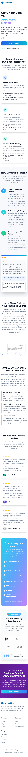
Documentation (19, 726)
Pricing (3, 726)
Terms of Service (18, 752)
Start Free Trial (14, 43)
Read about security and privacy (14, 601)
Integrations (4, 724)
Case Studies (18, 724)
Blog (16, 721)
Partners (3, 742)
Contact (3, 739)
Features (3, 721)
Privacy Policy (8, 752)
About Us (4, 734)
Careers (3, 737)
